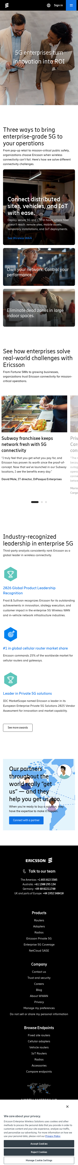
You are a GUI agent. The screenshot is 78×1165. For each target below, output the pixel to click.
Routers (39, 920)
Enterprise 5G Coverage (39, 944)
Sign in (58, 5)
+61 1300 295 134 (45, 884)
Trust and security (39, 978)
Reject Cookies (39, 1152)
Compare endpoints (39, 1071)
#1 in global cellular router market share (35, 648)
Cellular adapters (39, 1041)
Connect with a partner (26, 820)
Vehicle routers (39, 1047)
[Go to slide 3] (46, 502)
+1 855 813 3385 (47, 879)
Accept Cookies (39, 1143)
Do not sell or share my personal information (39, 1014)
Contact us (39, 972)
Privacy (39, 1002)
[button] (39, 267)
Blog (39, 990)
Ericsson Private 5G (39, 938)
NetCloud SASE (39, 950)
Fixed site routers (39, 1035)
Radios (39, 932)
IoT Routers (39, 1053)
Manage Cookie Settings (39, 1160)
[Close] (67, 1106)
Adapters (39, 926)
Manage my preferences (39, 1008)
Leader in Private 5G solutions (27, 693)
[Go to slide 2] (42, 502)
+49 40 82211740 (45, 889)
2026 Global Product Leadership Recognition (29, 590)
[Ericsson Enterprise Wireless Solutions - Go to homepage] (7, 5)
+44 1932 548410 (53, 893)
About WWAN (39, 996)
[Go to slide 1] (35, 502)
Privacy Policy (52, 1136)
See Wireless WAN (20, 238)
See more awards (18, 727)
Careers (39, 984)
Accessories (39, 1065)
